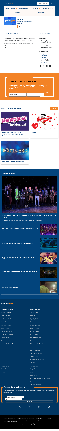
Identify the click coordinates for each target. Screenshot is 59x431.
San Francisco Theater (7, 334)
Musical (21, 27)
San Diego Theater (35, 350)
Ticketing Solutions (35, 384)
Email (11, 92)
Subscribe (48, 92)
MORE (54, 108)
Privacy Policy (32, 424)
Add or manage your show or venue (40, 378)
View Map (44, 62)
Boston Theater (5, 322)
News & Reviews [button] (23, 8)
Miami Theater (5, 328)
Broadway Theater (6, 312)
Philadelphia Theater (6, 331)
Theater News (34, 312)
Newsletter (17, 12)
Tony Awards (41, 12)
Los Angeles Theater (6, 319)
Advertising (33, 375)
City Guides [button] (35, 8)
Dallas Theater (34, 334)
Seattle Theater (5, 337)
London (3, 372)
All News (32, 362)
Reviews (32, 315)
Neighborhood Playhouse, (24, 21)
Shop (31, 372)
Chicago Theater (5, 315)
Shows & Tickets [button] (10, 8)
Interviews (33, 322)
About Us (32, 381)
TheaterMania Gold (48, 8)
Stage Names (34, 369)
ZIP (28, 92)
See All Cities (4, 347)
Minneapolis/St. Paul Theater (9, 344)
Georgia (19, 23)
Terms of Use (39, 424)
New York (3, 369)
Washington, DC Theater (7, 341)
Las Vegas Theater (6, 325)
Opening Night (34, 319)
